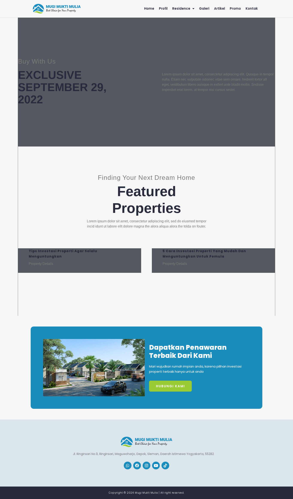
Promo (235, 8)
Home (149, 8)
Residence (181, 8)
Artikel (219, 8)
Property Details (41, 264)
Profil (163, 8)
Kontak (252, 8)
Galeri (204, 8)
